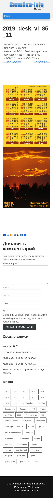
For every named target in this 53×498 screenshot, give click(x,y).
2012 (7, 392)
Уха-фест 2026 (10, 346)
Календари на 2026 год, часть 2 (19, 358)
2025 (7, 403)
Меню (7, 16)
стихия (34, 444)
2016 (16, 392)
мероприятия (10, 438)
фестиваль (21, 456)
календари (40, 421)
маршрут (29, 432)
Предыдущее (12, 61)
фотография (25, 462)
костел (31, 427)
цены (37, 462)
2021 (16, 397)
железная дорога (12, 421)
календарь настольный (14, 427)
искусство (27, 421)
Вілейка (23, 409)
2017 (24, 392)
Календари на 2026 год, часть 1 (19, 364)
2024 (42, 397)
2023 (33, 397)
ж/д (43, 415)
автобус (43, 409)
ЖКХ (33, 409)
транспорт (36, 450)
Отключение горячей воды (17, 352)
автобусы (8, 415)
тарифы (8, 450)
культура (42, 427)
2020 (7, 397)
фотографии (10, 462)
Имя (6, 287)
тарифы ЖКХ (21, 450)
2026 (16, 403)
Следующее (42, 61)
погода (37, 438)
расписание (22, 444)
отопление (24, 438)
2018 (33, 392)
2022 (24, 397)
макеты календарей (13, 432)
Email (6, 295)
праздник (8, 444)
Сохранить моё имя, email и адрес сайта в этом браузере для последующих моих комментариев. (25, 318)
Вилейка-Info (10, 409)
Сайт (5, 303)
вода (19, 415)
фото (33, 456)
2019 (42, 392)
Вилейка (41, 403)
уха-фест (8, 456)
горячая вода (31, 415)
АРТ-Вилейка (27, 403)
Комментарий (11, 263)
